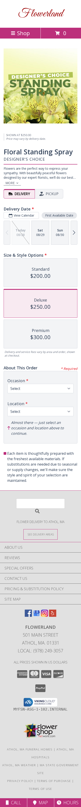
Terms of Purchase (54, 781)
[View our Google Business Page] (36, 615)
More (10, 183)
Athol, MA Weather (19, 765)
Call (15, 803)
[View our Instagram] (44, 615)
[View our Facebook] (28, 615)
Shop (23, 33)
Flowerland (40, 14)
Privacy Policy (20, 781)
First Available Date (59, 215)
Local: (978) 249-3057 (40, 651)
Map (42, 803)
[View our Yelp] (52, 615)
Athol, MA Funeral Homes (30, 749)
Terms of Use (40, 789)
